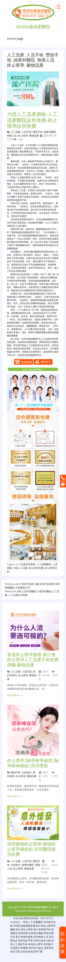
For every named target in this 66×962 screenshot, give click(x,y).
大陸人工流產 (17, 145)
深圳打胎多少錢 (42, 940)
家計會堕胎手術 (42, 929)
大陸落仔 (27, 772)
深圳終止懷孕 (35, 944)
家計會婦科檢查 (24, 936)
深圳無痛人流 (40, 936)
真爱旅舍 (49, 948)
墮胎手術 (38, 132)
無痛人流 (45, 60)
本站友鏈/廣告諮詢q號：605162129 (33, 918)
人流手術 (35, 55)
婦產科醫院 (24, 60)
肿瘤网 (24, 948)
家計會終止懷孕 (24, 929)
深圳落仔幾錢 (36, 933)
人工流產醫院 (44, 564)
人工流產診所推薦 (25, 564)
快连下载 (15, 951)
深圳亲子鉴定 (36, 948)
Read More (13, 695)
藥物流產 (35, 65)
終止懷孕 (15, 65)
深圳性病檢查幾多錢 (24, 925)
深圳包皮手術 (25, 940)
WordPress (44, 910)
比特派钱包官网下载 (32, 951)
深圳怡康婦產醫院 (38, 907)
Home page (15, 38)
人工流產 (15, 55)
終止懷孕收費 (36, 568)
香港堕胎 (23, 933)
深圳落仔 (48, 944)
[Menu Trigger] (58, 6)
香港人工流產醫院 (33, 922)
